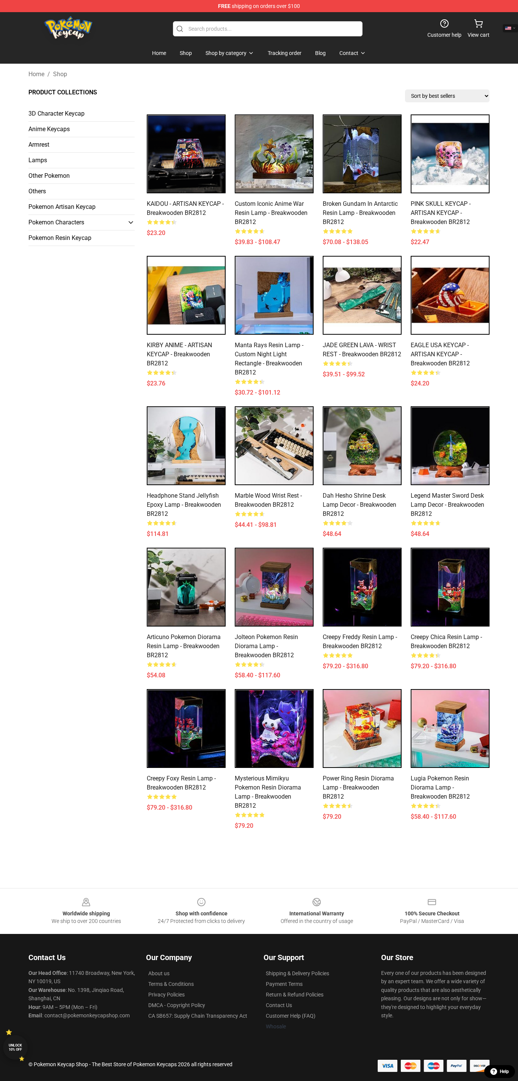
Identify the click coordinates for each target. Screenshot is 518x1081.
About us (159, 973)
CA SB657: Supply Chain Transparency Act (197, 1016)
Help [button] (504, 1071)
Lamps (37, 160)
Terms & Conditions (171, 984)
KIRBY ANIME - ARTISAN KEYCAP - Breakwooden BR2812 (179, 354)
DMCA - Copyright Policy (176, 1005)
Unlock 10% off (15, 1047)
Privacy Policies (166, 995)
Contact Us (279, 1005)
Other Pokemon (49, 175)
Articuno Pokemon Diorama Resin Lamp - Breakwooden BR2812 (184, 646)
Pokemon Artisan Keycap (62, 206)
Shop (60, 74)
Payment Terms (284, 984)
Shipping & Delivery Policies (297, 973)
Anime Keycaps (49, 129)
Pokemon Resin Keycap (59, 237)
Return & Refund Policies (294, 995)
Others (37, 191)
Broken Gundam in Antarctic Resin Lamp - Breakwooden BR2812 (360, 213)
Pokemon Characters (56, 222)
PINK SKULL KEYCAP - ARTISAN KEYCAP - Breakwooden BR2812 (441, 213)
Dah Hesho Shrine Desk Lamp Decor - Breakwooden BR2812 (359, 504)
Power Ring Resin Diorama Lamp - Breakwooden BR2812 (358, 787)
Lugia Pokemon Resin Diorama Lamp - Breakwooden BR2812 (440, 787)
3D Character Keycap (56, 113)
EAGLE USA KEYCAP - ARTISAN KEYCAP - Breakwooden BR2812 (440, 354)
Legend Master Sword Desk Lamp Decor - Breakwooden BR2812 (447, 504)
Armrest (38, 144)
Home (36, 74)
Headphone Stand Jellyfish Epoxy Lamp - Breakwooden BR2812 (184, 504)
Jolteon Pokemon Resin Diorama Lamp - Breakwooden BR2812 (266, 646)
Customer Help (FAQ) (291, 1016)
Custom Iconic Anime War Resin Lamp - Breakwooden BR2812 (271, 213)
